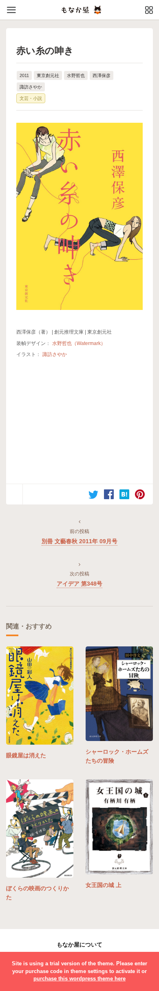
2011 (24, 75)
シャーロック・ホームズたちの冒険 (117, 756)
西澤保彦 (101, 75)
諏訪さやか (31, 86)
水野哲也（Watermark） (79, 343)
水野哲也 (76, 75)
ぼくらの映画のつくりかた (37, 892)
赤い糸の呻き (45, 50)
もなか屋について (79, 944)
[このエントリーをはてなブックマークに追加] (124, 494)
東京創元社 (48, 75)
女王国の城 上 (103, 885)
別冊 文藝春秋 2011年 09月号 (79, 541)
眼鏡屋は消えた (26, 755)
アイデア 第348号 (79, 583)
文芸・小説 (31, 98)
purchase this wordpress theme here (79, 979)
